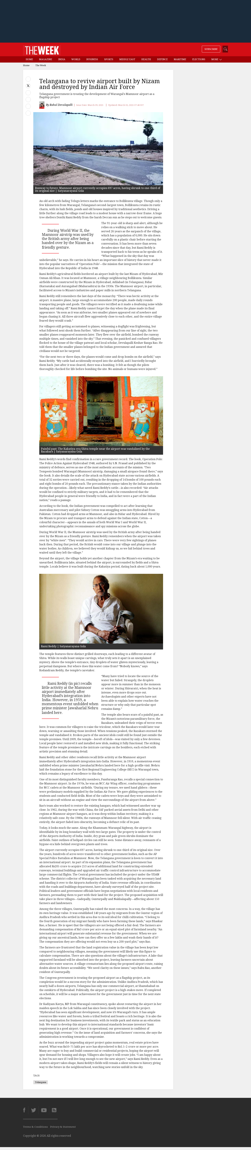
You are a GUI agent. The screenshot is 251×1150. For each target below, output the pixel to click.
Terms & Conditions (35, 1126)
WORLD (75, 59)
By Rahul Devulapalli (59, 105)
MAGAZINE (45, 59)
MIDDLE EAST (127, 59)
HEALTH (146, 59)
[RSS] (53, 1110)
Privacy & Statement (63, 1126)
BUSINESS (92, 59)
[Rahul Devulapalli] (42, 105)
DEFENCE (162, 59)
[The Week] (42, 49)
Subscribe (211, 49)
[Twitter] (33, 1110)
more (215, 59)
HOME (29, 59)
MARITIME (180, 59)
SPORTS (108, 59)
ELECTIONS (198, 59)
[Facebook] (25, 1110)
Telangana (40, 1082)
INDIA (61, 59)
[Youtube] (44, 1110)
